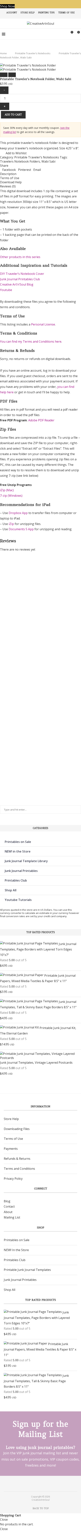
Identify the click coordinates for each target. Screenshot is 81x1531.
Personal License (43, 324)
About (8, 1212)
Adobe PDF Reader (41, 420)
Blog (7, 1201)
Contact (9, 1206)
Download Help (11, 182)
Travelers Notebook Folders (20, 161)
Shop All (10, 890)
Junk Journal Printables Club (20, 279)
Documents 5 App (21, 529)
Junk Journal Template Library (26, 861)
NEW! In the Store (16, 1250)
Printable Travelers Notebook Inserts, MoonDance (8, 771)
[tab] (40, 174)
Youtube (6, 290)
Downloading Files (17, 1129)
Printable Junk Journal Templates (27, 1270)
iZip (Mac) (7, 490)
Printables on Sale (18, 842)
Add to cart (13, 114)
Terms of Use (66, 12)
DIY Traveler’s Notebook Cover (22, 274)
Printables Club (16, 880)
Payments (11, 1149)
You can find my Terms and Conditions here (30, 341)
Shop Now (7, 6)
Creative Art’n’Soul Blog (16, 284)
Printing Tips (46, 12)
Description (8, 174)
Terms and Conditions (19, 1169)
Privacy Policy (13, 1179)
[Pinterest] (38, 1483)
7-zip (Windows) (11, 496)
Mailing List (12, 1217)
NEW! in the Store (18, 851)
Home (3, 53)
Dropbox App (18, 513)
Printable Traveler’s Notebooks (32, 53)
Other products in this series (20, 257)
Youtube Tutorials (18, 900)
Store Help (27, 12)
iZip (11, 524)
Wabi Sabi (48, 161)
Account (11, 12)
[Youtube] (43, 1483)
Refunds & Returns (17, 1159)
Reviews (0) (8, 186)
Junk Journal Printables (21, 871)
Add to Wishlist (16, 153)
